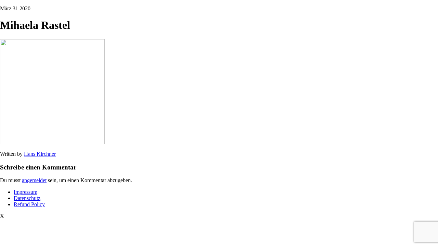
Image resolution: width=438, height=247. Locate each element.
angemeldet (34, 180)
